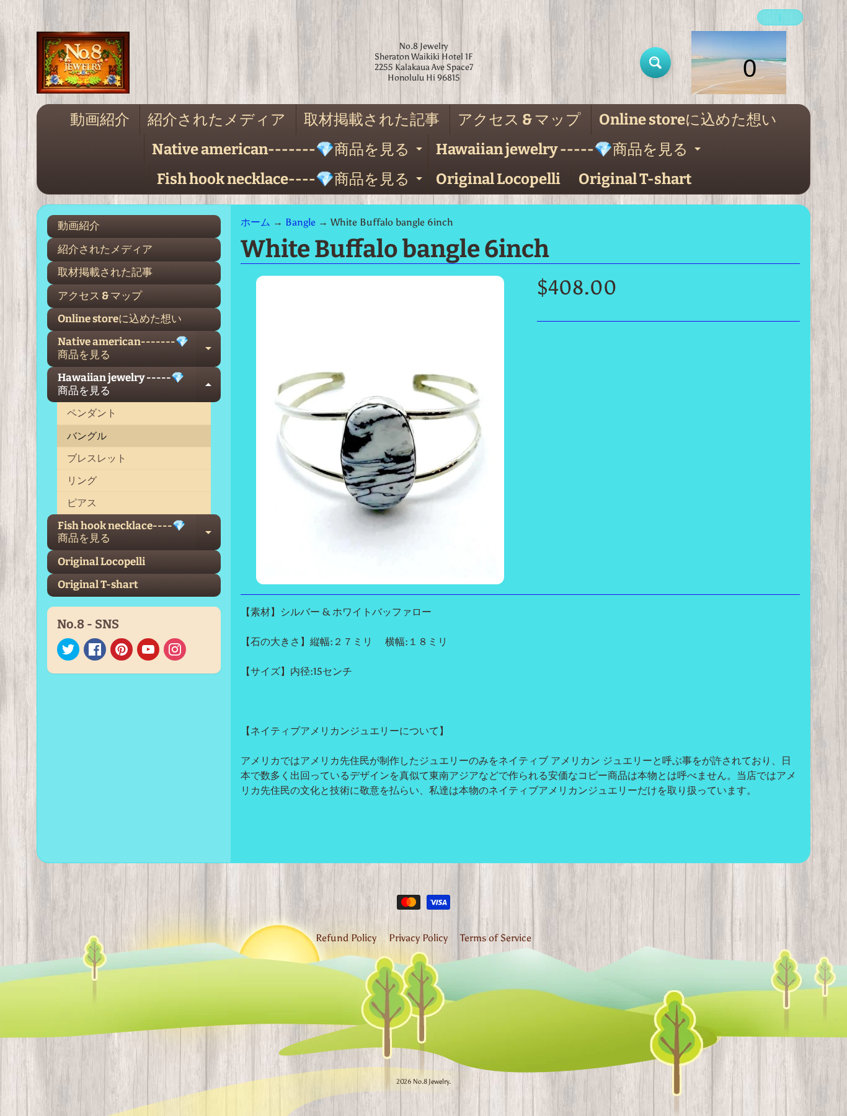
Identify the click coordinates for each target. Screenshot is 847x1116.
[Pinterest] (121, 649)
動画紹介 (100, 119)
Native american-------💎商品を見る (288, 152)
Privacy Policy (418, 938)
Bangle (300, 222)
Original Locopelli (498, 179)
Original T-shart (635, 179)
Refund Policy (346, 938)
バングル (87, 436)
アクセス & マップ (519, 119)
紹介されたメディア (217, 119)
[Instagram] (175, 649)
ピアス (82, 503)
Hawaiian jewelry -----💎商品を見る (570, 152)
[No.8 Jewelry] (83, 63)
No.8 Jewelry (431, 1081)
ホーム (255, 222)
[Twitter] (68, 649)
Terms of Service (495, 938)
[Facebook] (95, 649)
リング (82, 480)
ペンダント (92, 413)
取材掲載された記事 (372, 119)
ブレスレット (96, 458)
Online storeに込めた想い (688, 119)
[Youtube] (148, 649)
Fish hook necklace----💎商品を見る (291, 182)
